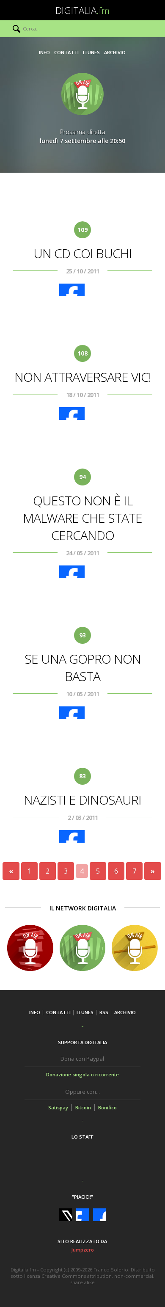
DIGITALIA (82, 10)
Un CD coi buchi (82, 253)
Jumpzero (82, 1249)
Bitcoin (83, 1107)
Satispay (58, 1107)
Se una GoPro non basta (83, 667)
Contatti (66, 52)
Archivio (115, 52)
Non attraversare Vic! (82, 377)
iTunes (91, 52)
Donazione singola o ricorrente (82, 1074)
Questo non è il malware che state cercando (82, 518)
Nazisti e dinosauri (82, 799)
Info (44, 52)
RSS (103, 1012)
